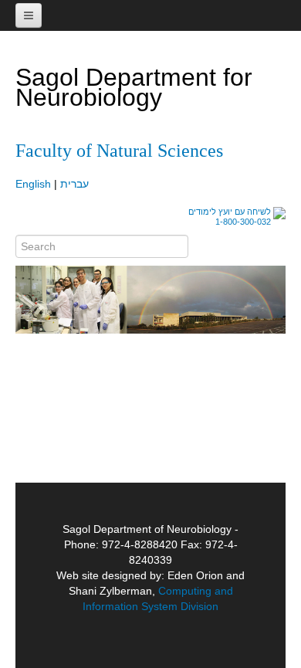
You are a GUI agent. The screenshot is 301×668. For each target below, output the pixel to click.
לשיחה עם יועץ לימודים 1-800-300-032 (229, 216)
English (33, 184)
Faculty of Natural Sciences (119, 151)
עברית (74, 184)
